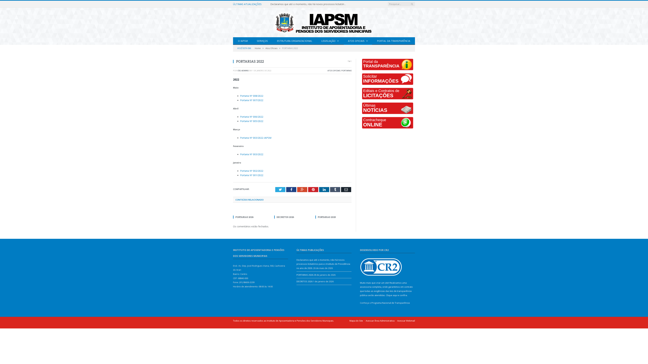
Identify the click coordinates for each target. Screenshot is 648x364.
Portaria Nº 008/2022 (250, 95)
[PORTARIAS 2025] (333, 208)
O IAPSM (243, 40)
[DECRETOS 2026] (292, 208)
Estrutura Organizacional (294, 40)
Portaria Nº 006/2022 (250, 115)
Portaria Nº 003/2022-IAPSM (254, 136)
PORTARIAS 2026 (279, 4)
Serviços (262, 40)
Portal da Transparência (393, 40)
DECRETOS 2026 (285, 214)
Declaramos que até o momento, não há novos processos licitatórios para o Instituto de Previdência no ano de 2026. (323, 261)
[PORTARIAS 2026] (251, 208)
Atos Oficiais (356, 40)
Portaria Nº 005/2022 (250, 120)
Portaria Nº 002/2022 (250, 168)
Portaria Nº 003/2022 (250, 152)
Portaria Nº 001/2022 (250, 172)
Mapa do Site (356, 318)
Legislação (328, 40)
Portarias (346, 70)
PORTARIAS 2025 (327, 214)
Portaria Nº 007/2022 (250, 99)
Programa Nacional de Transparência (390, 300)
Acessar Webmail (406, 318)
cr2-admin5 (243, 70)
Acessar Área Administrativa (380, 318)
